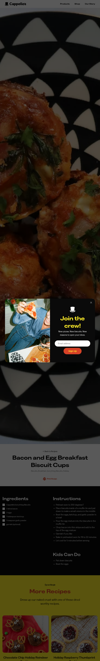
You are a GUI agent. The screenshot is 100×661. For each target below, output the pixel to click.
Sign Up (72, 351)
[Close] (91, 303)
